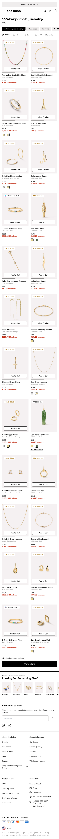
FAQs (4, 784)
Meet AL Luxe (7, 751)
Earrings (45, 29)
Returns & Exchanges (10, 793)
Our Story (5, 742)
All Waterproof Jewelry (13, 29)
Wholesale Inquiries (37, 761)
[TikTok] (9, 725)
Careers (5, 761)
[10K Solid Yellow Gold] (4, 135)
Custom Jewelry (36, 747)
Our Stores (34, 742)
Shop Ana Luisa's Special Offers (12, 767)
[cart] (55, 10)
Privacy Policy (29, 833)
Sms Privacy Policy (26, 835)
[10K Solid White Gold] (4, 187)
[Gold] (32, 240)
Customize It (15, 222)
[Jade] (37, 240)
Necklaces (32, 29)
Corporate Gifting (36, 756)
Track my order (8, 788)
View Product (43, 69)
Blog (4, 756)
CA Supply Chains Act (41, 835)
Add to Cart (15, 69)
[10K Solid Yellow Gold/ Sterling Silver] (8, 135)
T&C (36, 833)
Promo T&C (44, 833)
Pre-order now (37, 449)
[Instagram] (3, 725)
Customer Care (8, 779)
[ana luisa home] (14, 11)
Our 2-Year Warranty (10, 798)
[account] (50, 11)
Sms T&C (5, 835)
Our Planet (6, 747)
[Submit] (52, 718)
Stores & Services (37, 737)
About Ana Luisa (9, 737)
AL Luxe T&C (14, 835)
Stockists (33, 751)
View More (29, 664)
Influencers (6, 803)
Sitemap (20, 833)
